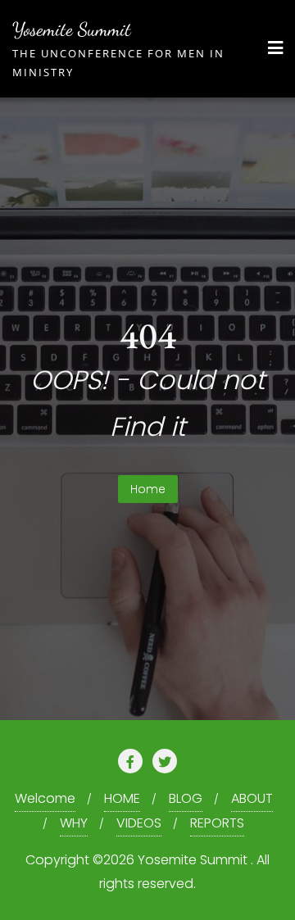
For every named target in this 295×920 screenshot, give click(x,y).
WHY (74, 822)
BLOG (185, 798)
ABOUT (252, 798)
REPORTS (217, 822)
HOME (122, 798)
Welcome (45, 798)
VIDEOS (138, 822)
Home (148, 489)
